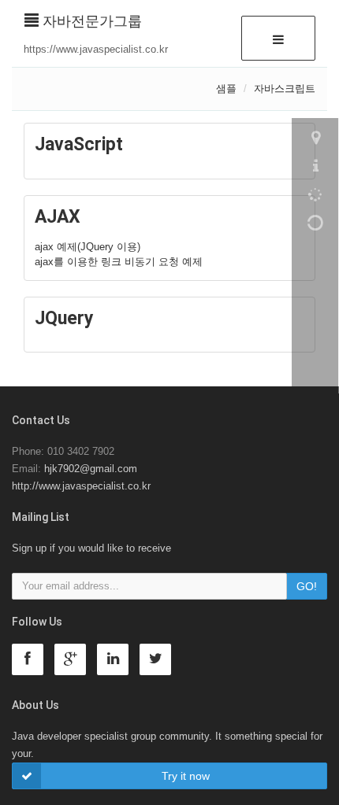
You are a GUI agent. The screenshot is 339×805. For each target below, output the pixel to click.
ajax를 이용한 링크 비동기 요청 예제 (119, 262)
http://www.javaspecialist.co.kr (81, 486)
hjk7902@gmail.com (90, 469)
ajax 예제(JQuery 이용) (87, 247)
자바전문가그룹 (90, 21)
